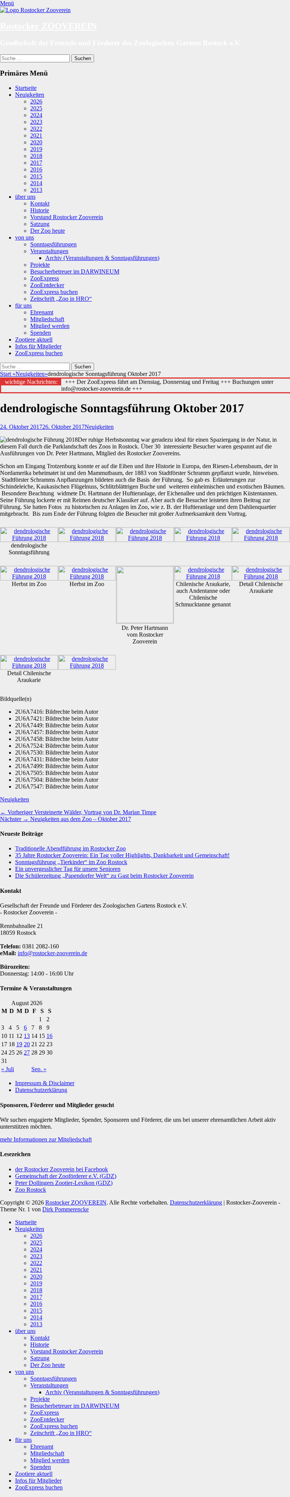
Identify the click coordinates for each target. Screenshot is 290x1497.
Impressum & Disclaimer (44, 1083)
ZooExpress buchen (54, 292)
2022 (36, 128)
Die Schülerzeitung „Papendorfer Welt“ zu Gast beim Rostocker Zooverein (104, 875)
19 (19, 1044)
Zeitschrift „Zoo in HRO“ (61, 298)
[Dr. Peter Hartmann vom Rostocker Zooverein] (145, 621)
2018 (36, 156)
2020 (36, 142)
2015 (36, 176)
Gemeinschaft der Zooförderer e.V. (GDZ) (65, 1176)
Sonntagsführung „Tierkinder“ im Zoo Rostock (71, 862)
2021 (36, 135)
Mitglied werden (49, 326)
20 (27, 1044)
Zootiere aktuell (33, 339)
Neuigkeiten (29, 94)
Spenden (40, 332)
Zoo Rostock (30, 1189)
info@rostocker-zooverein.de (52, 953)
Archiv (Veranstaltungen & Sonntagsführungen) (102, 258)
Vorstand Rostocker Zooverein (66, 217)
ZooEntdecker (47, 285)
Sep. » (38, 1069)
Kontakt (39, 203)
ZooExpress (44, 278)
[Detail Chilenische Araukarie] (261, 576)
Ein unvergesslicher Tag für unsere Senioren (67, 869)
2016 (36, 169)
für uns (23, 305)
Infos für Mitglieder (38, 346)
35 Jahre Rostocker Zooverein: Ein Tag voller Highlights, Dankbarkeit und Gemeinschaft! (122, 855)
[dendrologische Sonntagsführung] (29, 538)
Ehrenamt (41, 312)
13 (27, 1036)
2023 (36, 122)
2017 (36, 162)
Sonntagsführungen (53, 244)
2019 (36, 149)
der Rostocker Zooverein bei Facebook (61, 1169)
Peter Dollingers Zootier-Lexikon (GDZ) (64, 1183)
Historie (39, 210)
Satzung (39, 224)
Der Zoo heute (47, 230)
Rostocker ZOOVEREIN (48, 26)
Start (7, 374)
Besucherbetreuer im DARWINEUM (74, 271)
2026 (36, 101)
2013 (36, 190)
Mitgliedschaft (47, 319)
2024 (36, 115)
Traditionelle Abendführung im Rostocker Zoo (70, 848)
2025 (36, 108)
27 (27, 1052)
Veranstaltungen (49, 251)
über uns (25, 196)
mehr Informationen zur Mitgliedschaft (46, 1139)
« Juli (7, 1069)
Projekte (40, 264)
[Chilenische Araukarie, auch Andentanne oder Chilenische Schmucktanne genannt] (203, 576)
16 (49, 1036)
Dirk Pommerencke (65, 1209)
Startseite (26, 88)
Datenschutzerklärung (41, 1090)
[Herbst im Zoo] (29, 576)
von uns (24, 237)
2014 (36, 183)
